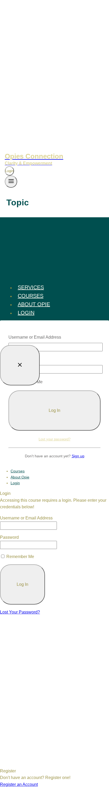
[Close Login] (20, 365)
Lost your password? (54, 439)
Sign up (78, 456)
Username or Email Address (34, 337)
